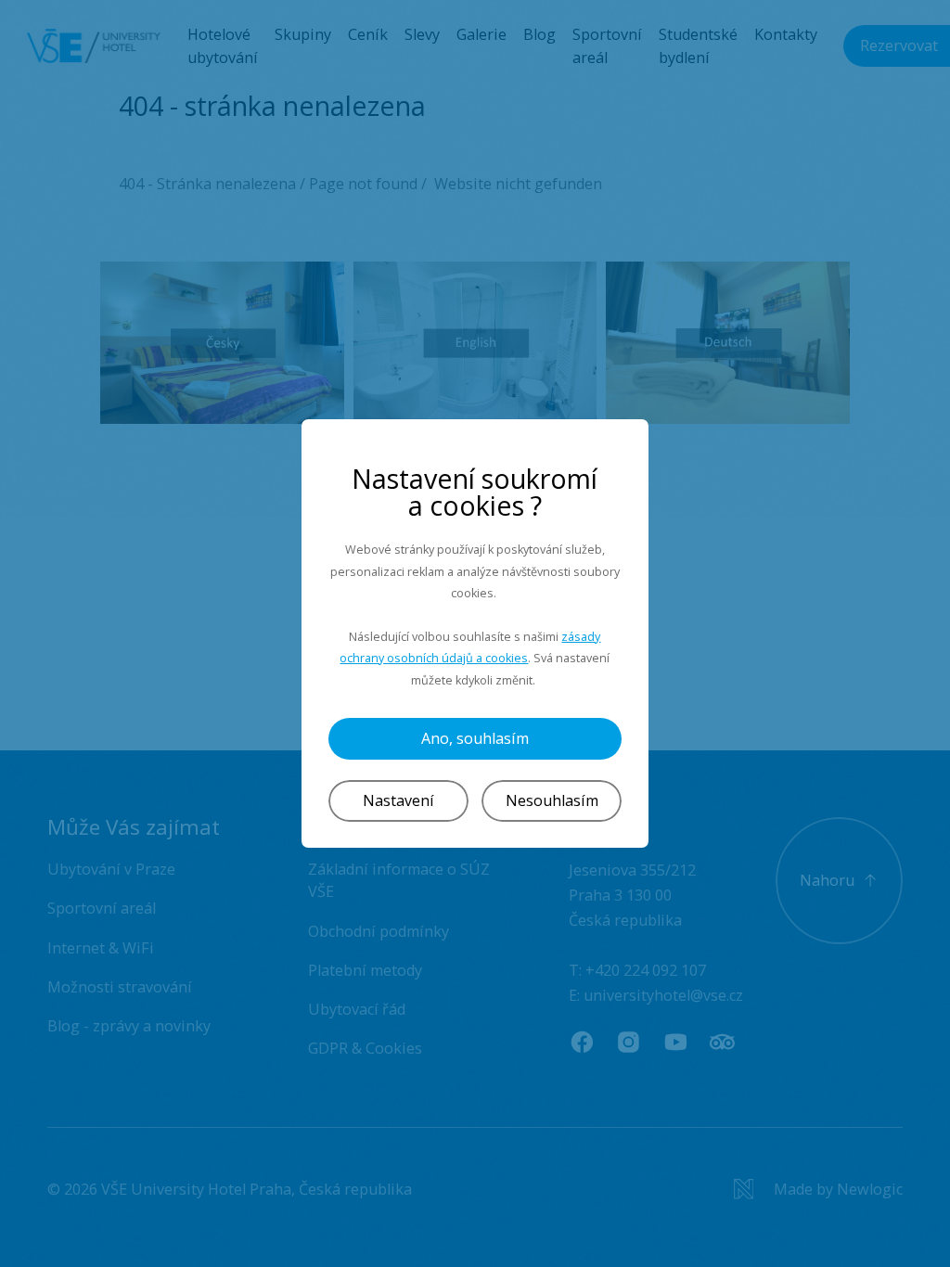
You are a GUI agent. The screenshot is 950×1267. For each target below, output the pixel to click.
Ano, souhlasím (475, 738)
